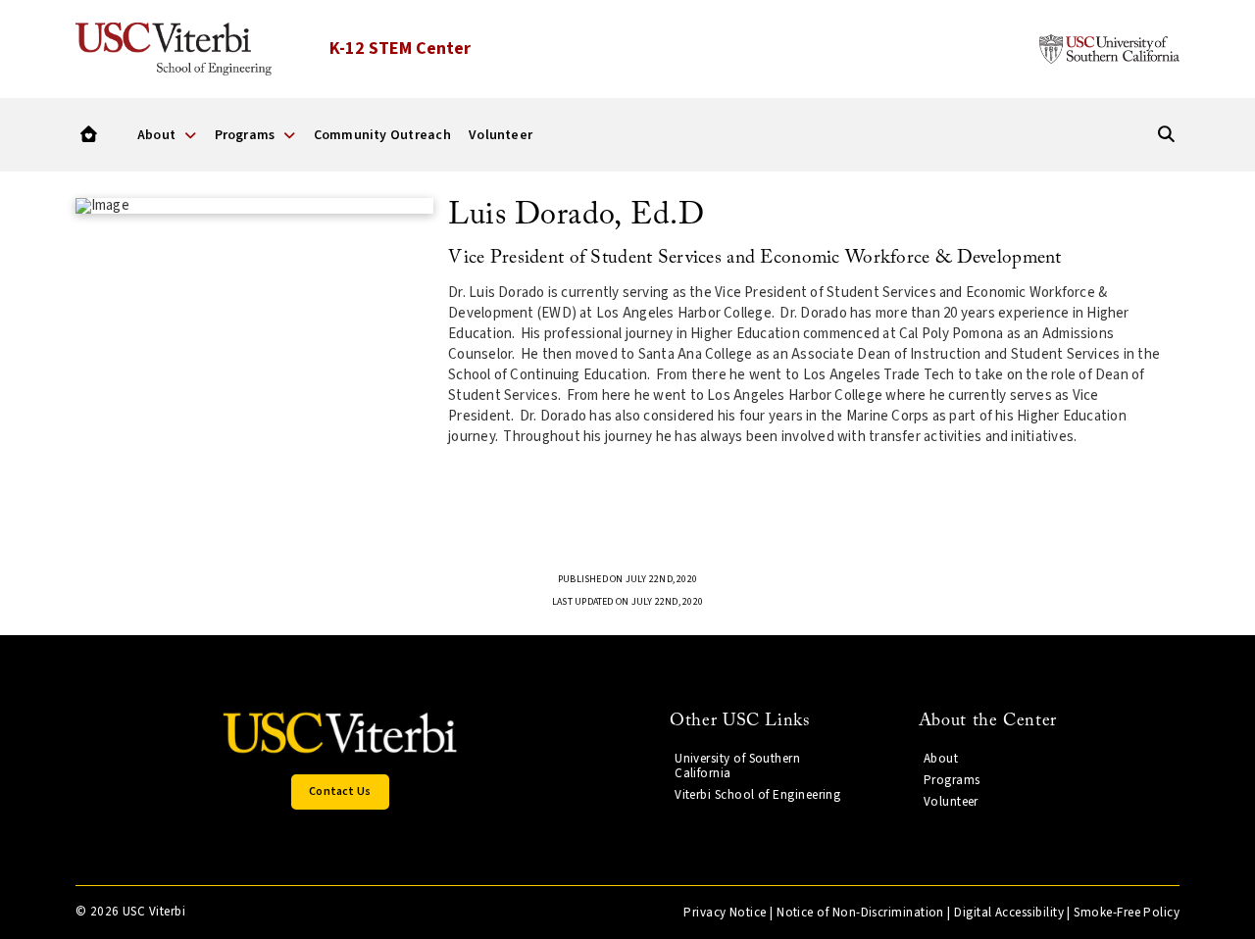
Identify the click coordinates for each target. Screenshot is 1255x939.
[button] (340, 792)
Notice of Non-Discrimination (860, 912)
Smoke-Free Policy (1127, 912)
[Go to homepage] (88, 135)
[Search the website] (1166, 135)
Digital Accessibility (1009, 912)
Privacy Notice (724, 912)
